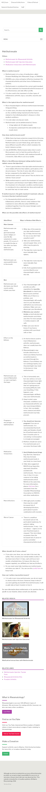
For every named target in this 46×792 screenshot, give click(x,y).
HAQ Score (4, 2)
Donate (6, 753)
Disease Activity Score (18, 2)
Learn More (7, 711)
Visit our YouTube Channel (11, 734)
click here (31, 486)
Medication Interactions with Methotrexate (21, 64)
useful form (37, 568)
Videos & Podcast (32, 2)
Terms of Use (7, 784)
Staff (22, 7)
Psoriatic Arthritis (10, 679)
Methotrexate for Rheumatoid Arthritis (19, 59)
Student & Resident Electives (10, 7)
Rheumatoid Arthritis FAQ (13, 677)
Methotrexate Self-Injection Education (19, 62)
